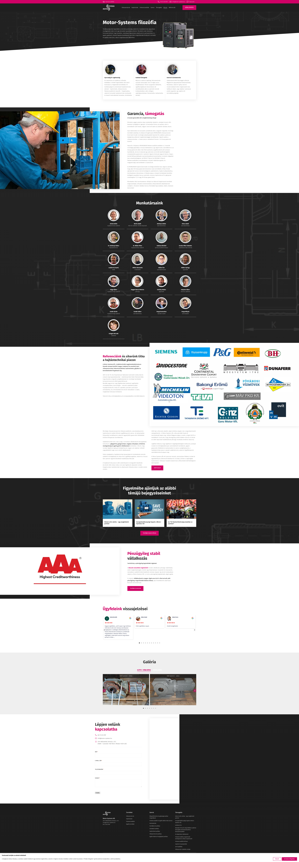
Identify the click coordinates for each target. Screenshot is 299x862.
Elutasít (277, 859)
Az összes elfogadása (289, 859)
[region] (149, 857)
